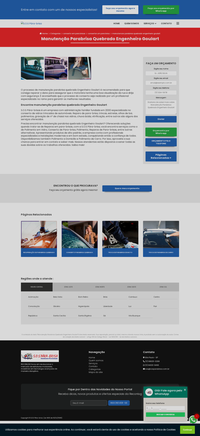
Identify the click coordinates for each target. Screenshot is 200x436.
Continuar (187, 430)
